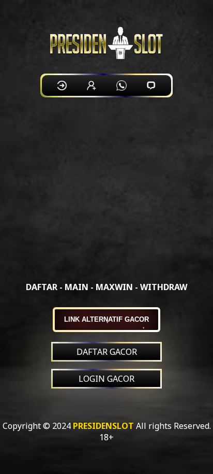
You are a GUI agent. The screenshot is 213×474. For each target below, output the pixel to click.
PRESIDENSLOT (103, 426)
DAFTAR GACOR (107, 351)
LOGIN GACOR (106, 378)
